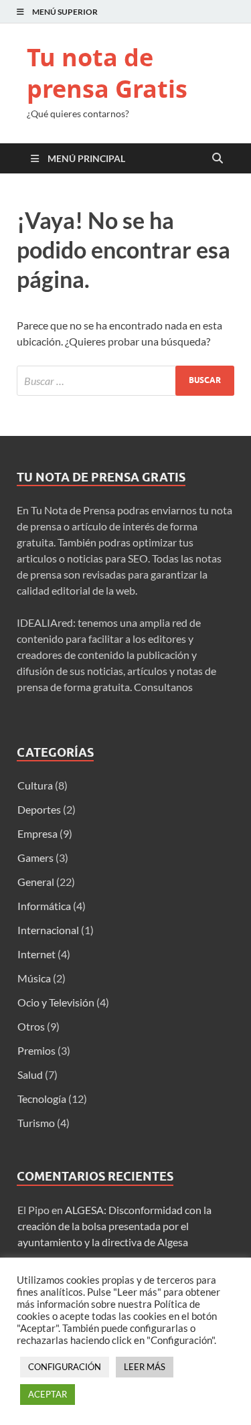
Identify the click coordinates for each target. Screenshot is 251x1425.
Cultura (35, 785)
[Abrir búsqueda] (217, 158)
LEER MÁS (144, 1366)
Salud (30, 1074)
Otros (31, 1026)
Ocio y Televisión (55, 1002)
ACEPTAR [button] (47, 1394)
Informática (44, 905)
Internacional (48, 929)
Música (34, 978)
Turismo (36, 1122)
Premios (36, 1050)
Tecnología (41, 1098)
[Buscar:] (125, 381)
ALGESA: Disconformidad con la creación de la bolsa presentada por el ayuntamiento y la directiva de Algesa (114, 1225)
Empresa (37, 833)
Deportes (39, 809)
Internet (36, 954)
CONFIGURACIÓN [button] (64, 1366)
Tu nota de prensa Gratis (107, 73)
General (35, 881)
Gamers (35, 857)
